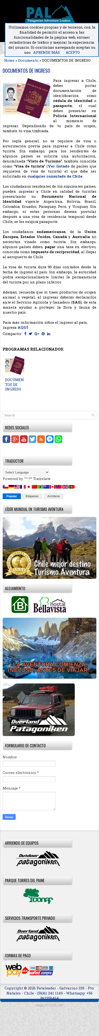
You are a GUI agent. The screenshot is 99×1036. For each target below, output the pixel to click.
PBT (61, 1005)
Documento (28, 60)
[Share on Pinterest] (43, 333)
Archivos (53, 496)
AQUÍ (23, 327)
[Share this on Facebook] (25, 333)
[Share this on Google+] (36, 333)
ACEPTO (73, 52)
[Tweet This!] (30, 333)
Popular (11, 496)
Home (9, 60)
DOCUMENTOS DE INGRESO (26, 70)
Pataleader (47, 988)
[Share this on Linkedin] (48, 333)
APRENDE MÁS (46, 52)
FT (46, 1005)
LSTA (53, 1005)
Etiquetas (32, 496)
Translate (41, 478)
